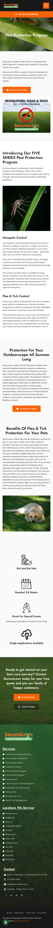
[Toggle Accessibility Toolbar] (6, 922)
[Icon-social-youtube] (11, 895)
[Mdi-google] (16, 895)
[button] (46, 6)
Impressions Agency (22, 921)
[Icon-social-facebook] (6, 895)
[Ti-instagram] (22, 895)
